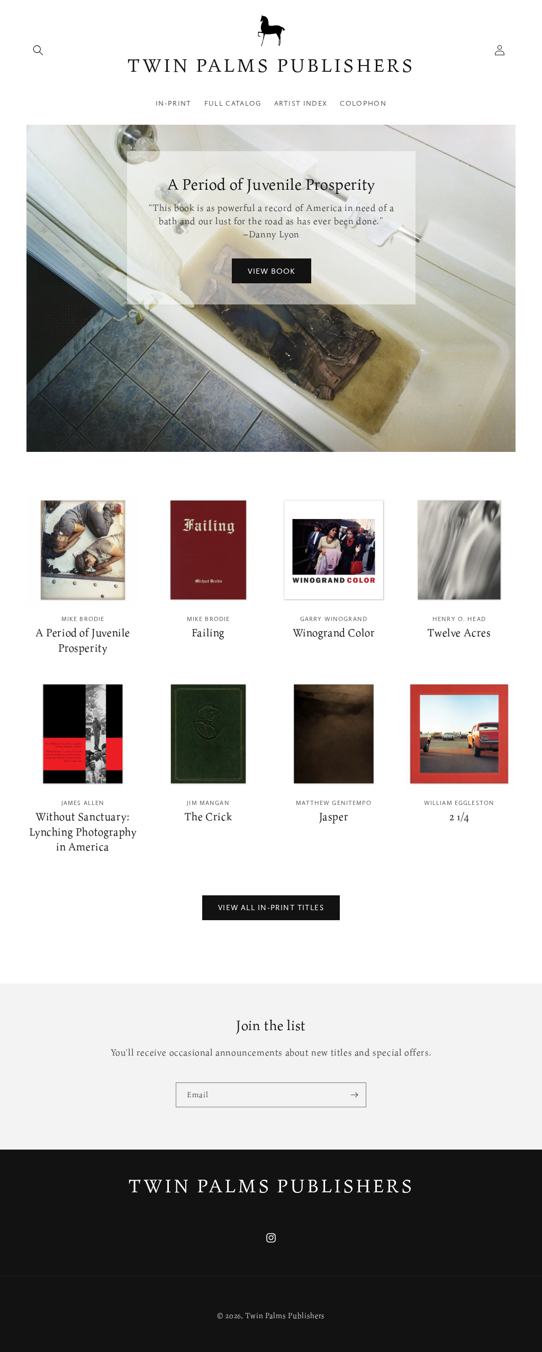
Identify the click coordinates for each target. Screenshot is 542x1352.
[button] (38, 50)
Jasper (334, 817)
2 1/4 (459, 817)
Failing (208, 633)
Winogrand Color (334, 633)
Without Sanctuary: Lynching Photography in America (83, 832)
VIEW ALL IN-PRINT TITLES (271, 907)
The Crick (208, 817)
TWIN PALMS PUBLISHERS (271, 1185)
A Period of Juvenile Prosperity (82, 640)
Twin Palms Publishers (285, 1315)
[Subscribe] (354, 1094)
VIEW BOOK (271, 271)
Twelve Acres (459, 633)
